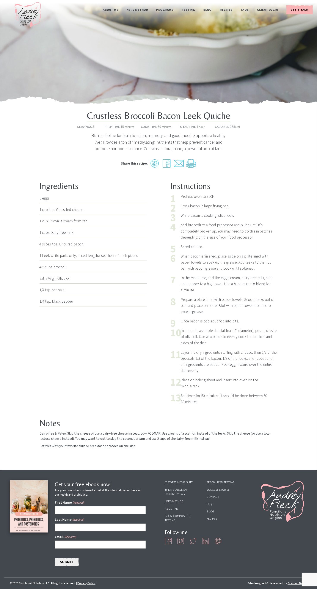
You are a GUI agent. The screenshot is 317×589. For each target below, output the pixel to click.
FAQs (245, 9)
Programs (164, 9)
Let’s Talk (299, 9)
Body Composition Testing (178, 518)
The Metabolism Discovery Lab (176, 491)
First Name (69, 502)
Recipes (226, 9)
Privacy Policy (86, 583)
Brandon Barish (297, 583)
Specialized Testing (220, 482)
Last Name (69, 519)
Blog (207, 9)
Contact (213, 497)
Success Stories (218, 489)
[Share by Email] (179, 163)
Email (65, 537)
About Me (110, 9)
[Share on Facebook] (167, 163)
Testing (188, 9)
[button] (154, 163)
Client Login (267, 9)
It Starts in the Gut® (179, 482)
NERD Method (137, 9)
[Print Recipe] (191, 163)
